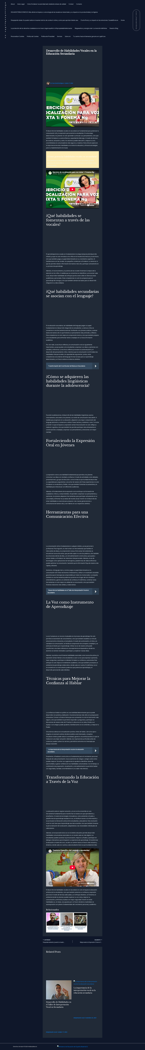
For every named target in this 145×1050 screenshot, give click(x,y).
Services (59, 36)
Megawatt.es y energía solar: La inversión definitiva (91, 28)
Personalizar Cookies (17, 36)
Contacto (79, 4)
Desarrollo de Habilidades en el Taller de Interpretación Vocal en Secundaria (58, 1004)
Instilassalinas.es (5, 20)
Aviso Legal (21, 4)
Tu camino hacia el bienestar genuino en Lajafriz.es (89, 36)
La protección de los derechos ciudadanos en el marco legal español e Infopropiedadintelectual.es (41, 28)
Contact (71, 4)
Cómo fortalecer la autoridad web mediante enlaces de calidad (46, 4)
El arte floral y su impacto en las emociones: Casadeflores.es (99, 20)
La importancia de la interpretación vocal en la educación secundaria (85, 990)
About (13, 4)
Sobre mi (67, 36)
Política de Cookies (33, 36)
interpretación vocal (51, 1032)
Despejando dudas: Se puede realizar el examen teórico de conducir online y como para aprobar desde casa (44, 20)
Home (123, 20)
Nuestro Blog (114, 28)
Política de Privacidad (47, 36)
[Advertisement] (72, 69)
